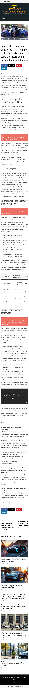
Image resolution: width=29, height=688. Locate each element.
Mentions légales (10, 686)
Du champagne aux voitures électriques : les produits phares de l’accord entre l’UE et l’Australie (13, 664)
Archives (14, 682)
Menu (4, 19)
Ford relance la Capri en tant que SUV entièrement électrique (12, 587)
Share (5, 65)
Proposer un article (18, 686)
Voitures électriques (6, 43)
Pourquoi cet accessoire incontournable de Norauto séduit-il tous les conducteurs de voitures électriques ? (13, 607)
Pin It (19, 65)
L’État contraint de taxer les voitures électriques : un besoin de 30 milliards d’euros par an (14, 635)
